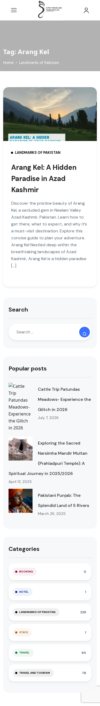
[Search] (84, 332)
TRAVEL (24, 652)
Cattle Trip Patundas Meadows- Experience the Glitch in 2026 (64, 399)
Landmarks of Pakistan (39, 62)
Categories (24, 549)
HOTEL (24, 592)
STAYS (23, 632)
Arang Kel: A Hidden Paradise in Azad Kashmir (44, 178)
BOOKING (26, 571)
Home (8, 62)
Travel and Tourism (34, 673)
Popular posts (28, 368)
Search (18, 309)
